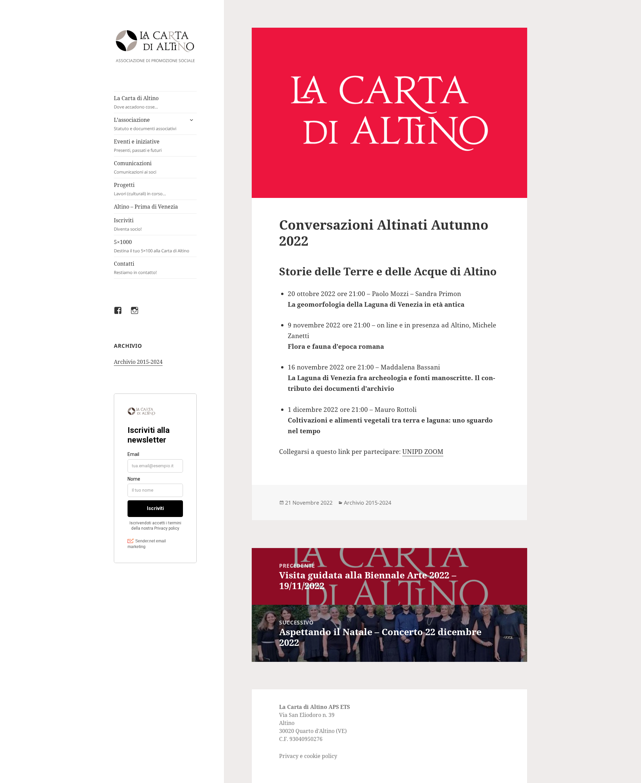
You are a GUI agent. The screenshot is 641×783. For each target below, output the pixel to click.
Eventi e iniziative (138, 145)
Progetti (140, 189)
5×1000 (151, 246)
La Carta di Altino (136, 102)
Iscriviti (128, 224)
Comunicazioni (135, 167)
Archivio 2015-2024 (138, 361)
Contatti (135, 267)
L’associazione (145, 124)
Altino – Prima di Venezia (146, 206)
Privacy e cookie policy (308, 756)
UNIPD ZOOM (422, 451)
